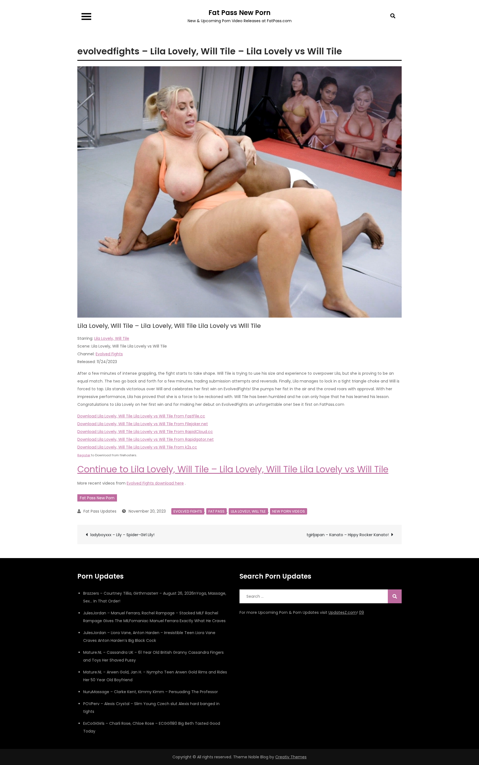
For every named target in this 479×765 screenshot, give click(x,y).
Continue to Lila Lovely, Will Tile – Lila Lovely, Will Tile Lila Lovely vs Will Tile (232, 469)
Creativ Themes (291, 757)
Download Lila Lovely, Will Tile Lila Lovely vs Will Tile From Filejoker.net (142, 424)
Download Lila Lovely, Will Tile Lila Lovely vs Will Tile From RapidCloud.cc (145, 431)
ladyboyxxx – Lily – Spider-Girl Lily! (122, 535)
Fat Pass (216, 511)
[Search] (395, 596)
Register (83, 455)
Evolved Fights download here (155, 483)
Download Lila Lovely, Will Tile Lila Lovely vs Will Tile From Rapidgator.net (145, 439)
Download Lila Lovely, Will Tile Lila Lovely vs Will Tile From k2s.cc (137, 447)
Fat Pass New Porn (239, 12)
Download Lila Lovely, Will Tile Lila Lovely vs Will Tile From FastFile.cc (141, 416)
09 (361, 612)
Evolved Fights (109, 354)
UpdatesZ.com (342, 612)
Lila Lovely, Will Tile (111, 338)
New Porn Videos (288, 511)
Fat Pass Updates (99, 511)
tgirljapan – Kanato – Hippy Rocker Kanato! (348, 535)
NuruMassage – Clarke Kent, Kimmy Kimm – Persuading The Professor (150, 692)
